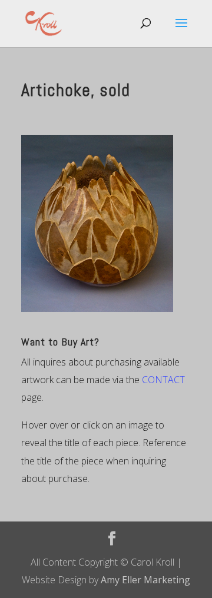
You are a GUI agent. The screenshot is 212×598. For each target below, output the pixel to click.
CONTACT (163, 379)
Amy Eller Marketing (145, 579)
